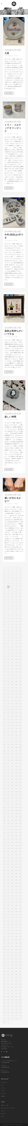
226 (8, 710)
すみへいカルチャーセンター (8, 1108)
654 (20, 978)
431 (8, 839)
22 (12, 580)
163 (16, 669)
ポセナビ (3, 1113)
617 (12, 955)
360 (4, 795)
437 (12, 842)
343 (16, 782)
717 (12, 1018)
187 (12, 684)
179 (20, 678)
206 (8, 697)
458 (16, 855)
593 (16, 940)
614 (20, 952)
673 (16, 990)
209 (20, 697)
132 (12, 650)
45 (4, 596)
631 (8, 965)
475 (4, 867)
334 (20, 776)
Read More (9, 93)
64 (20, 605)
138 (16, 653)
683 (16, 996)
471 (8, 864)
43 (16, 593)
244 (20, 719)
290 (4, 751)
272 (12, 738)
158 (16, 665)
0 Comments (9, 55)
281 (8, 744)
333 (16, 776)
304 (20, 757)
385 (4, 810)
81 (8, 618)
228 (16, 710)
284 (20, 744)
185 (4, 684)
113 (16, 637)
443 (16, 845)
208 (16, 697)
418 (16, 829)
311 (8, 763)
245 (4, 722)
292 (12, 751)
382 (12, 807)
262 (12, 732)
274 (20, 738)
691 (8, 1003)
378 (16, 804)
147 (12, 659)
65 (4, 609)
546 (8, 911)
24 (20, 580)
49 (20, 596)
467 (12, 861)
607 (12, 949)
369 (20, 798)
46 (8, 596)
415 (4, 829)
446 (8, 848)
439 (20, 842)
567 (12, 924)
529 (20, 899)
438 (16, 842)
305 (4, 760)
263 (16, 732)
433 (16, 839)
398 (16, 817)
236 (8, 716)
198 (16, 691)
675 (4, 993)
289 (20, 747)
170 (4, 675)
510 (4, 889)
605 (4, 949)
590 (4, 940)
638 (16, 968)
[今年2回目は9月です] (14, 212)
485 (4, 873)
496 (8, 880)
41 (8, 593)
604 (20, 946)
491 (8, 877)
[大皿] (14, 31)
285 (4, 747)
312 (12, 763)
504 (20, 883)
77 (12, 615)
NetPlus (24, 1124)
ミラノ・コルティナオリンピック (13, 128)
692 (12, 1003)
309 (20, 760)
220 (4, 706)
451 (8, 851)
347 (12, 785)
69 (20, 609)
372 (12, 801)
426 (8, 836)
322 (12, 769)
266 (8, 735)
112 (12, 637)
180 (4, 681)
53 (16, 599)
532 (12, 902)
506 (8, 886)
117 (12, 640)
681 (8, 996)
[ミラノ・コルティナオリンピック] (14, 110)
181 (8, 681)
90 (4, 624)
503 (16, 883)
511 (8, 889)
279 (20, 741)
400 (4, 820)
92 (12, 624)
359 (20, 792)
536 (8, 905)
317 (12, 766)
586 (8, 937)
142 (12, 656)
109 (20, 634)
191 (8, 687)
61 (8, 605)
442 (12, 845)
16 (8, 577)
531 (8, 902)
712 (12, 1015)
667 (12, 987)
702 (12, 1009)
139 (20, 653)
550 (4, 914)
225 (4, 710)
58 (16, 602)
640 (4, 971)
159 (20, 665)
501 (8, 883)
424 (20, 832)
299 (20, 754)
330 (4, 776)
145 (4, 659)
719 (20, 1018)
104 (20, 631)
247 (12, 722)
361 (8, 795)
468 (16, 861)
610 (4, 952)
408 (16, 823)
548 (16, 911)
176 (8, 678)
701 (8, 1009)
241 (8, 719)
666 (8, 987)
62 (12, 605)
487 (12, 873)
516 (8, 892)
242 (12, 719)
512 (12, 889)
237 (12, 716)
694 (20, 1003)
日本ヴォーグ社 (4, 1105)
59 (20, 602)
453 (16, 851)
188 (16, 684)
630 (4, 965)
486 (8, 873)
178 (16, 678)
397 (12, 817)
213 (16, 700)
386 (8, 810)
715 (4, 1018)
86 (8, 621)
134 (20, 650)
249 (20, 722)
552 (12, 914)
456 (8, 855)
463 (16, 858)
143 (16, 656)
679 (20, 993)
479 (20, 867)
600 (4, 946)
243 (16, 719)
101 (8, 631)
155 (4, 665)
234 (20, 713)
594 (20, 940)
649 (20, 974)
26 (8, 583)
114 (20, 637)
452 (12, 851)
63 (16, 605)
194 (20, 687)
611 (8, 952)
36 (8, 590)
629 (20, 962)
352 (12, 788)
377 (12, 804)
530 (4, 902)
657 (12, 981)
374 (20, 801)
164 (20, 669)
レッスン (3, 1088)
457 (12, 855)
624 (20, 959)
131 (8, 650)
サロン (2, 1085)
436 (8, 842)
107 (12, 634)
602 (12, 946)
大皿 (7, 53)
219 (20, 703)
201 (8, 694)
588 (16, 937)
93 (16, 624)
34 (20, 587)
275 (4, 741)
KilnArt (2, 1116)
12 (12, 574)
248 (16, 722)
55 (4, 602)
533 (16, 902)
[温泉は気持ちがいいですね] (14, 308)
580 (4, 933)
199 (20, 691)
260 (4, 732)
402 (12, 820)
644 (20, 971)
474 (20, 864)
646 (8, 974)
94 (20, 624)
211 (8, 700)
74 (20, 612)
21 (8, 580)
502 (12, 883)
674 (20, 990)
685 (4, 1000)
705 (4, 1012)
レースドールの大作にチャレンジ (9, 1060)
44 (20, 593)
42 (12, 593)
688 (16, 1000)
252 (12, 725)
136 (8, 653)
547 (12, 911)
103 (16, 631)
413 (16, 826)
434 (20, 839)
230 (4, 713)
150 (4, 662)
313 (16, 763)
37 (12, 590)
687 (12, 1000)
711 (8, 1015)
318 (16, 766)
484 (20, 870)
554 (20, 914)
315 (4, 766)
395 (4, 817)
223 (16, 706)
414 (20, 826)
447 (12, 848)
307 (12, 760)
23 (16, 580)
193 (16, 687)
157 (12, 665)
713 (16, 1015)
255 (4, 728)
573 (16, 927)
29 (20, 583)
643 (16, 971)
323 (16, 769)
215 (4, 703)
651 (8, 978)
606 (8, 949)
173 (16, 675)
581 (8, 933)
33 (16, 587)
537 (12, 905)
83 (16, 618)
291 (8, 751)
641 (8, 971)
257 (12, 728)
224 (20, 706)
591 (8, 940)
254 (20, 725)
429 (20, 836)
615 (4, 955)
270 (4, 738)
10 (4, 574)
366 (8, 798)
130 (4, 650)
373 (16, 801)
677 (12, 993)
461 (8, 858)
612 (12, 952)
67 (12, 609)
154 (20, 662)
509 (20, 886)
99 (20, 628)
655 (4, 981)
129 (20, 646)
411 (8, 826)
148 (16, 659)
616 (8, 955)
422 (12, 832)
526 (8, 899)
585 (4, 937)
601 (8, 946)
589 (20, 937)
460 (4, 858)
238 (16, 716)
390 (4, 814)
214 (20, 700)
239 (20, 716)
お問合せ (3, 1096)
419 (20, 829)
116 (8, 640)
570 (4, 927)
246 (8, 722)
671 (8, 990)
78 (16, 615)
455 (4, 855)
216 (8, 703)
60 (4, 605)
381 (8, 807)
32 (12, 587)
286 (8, 747)
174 (20, 675)
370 (4, 801)
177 (12, 678)
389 (20, 810)
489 (20, 873)
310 (4, 763)
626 (8, 962)
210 (4, 700)
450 (4, 851)
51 (8, 599)
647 (12, 974)
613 (16, 952)
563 (16, 921)
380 (4, 807)
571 (8, 927)
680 (4, 996)
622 (12, 959)
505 (4, 886)
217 (12, 703)
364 (20, 795)
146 (8, 659)
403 (16, 820)
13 (16, 574)
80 (4, 618)
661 (8, 984)
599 (20, 943)
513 (16, 889)
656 (8, 981)
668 (16, 987)
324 (20, 769)
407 (12, 823)
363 (16, 795)
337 (12, 779)
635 (4, 968)
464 (20, 858)
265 (4, 735)
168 (16, 672)
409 (20, 823)
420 (4, 832)
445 (4, 848)
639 (20, 968)
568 (16, 924)
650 (4, 978)
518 (16, 892)
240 (4, 719)
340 (4, 782)
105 (4, 634)
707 (12, 1012)
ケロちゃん (3, 1065)
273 (16, 738)
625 (4, 962)
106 (8, 634)
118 (16, 640)
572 (12, 927)
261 (8, 732)
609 (20, 949)
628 (16, 962)
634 (20, 965)
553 (16, 914)
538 (16, 905)
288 (16, 747)
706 (8, 1012)
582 (12, 933)
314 (20, 763)
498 (16, 880)
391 (8, 814)
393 (16, 814)
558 (16, 918)
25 (4, 583)
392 (12, 814)
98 (16, 628)
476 (8, 867)
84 (20, 618)
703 (16, 1009)
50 (4, 599)
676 (8, 993)
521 (8, 896)
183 (16, 681)
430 (4, 839)
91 (8, 624)
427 (12, 836)
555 (4, 918)
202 (12, 694)
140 (4, 656)
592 (12, 940)
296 (8, 754)
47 (12, 596)
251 (8, 725)
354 (20, 788)
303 (16, 757)
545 (4, 911)
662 (12, 984)
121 (8, 643)
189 (20, 684)
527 (12, 899)
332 (12, 776)
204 (20, 694)
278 (16, 741)
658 (16, 981)
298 (16, 754)
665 (4, 987)
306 (8, 760)
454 (20, 851)
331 (8, 776)
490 (4, 877)
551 (8, 914)
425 (4, 836)
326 (8, 773)
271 (8, 738)
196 (8, 691)
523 (16, 896)
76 (8, 615)
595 (4, 943)
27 (12, 583)
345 (4, 785)
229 (20, 710)
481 (8, 870)
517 (12, 892)
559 (20, 918)
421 (8, 832)
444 (20, 845)
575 (4, 930)
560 (4, 921)
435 (4, 842)
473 (16, 864)
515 (4, 892)
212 (12, 700)
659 (20, 981)
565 (4, 924)
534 (20, 902)
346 (8, 785)
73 (16, 612)
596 (8, 943)
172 (12, 675)
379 (20, 804)
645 (4, 974)
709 (20, 1012)
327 (12, 773)
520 (4, 896)
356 (8, 792)
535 (4, 905)
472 (12, 864)
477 (12, 867)
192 (12, 687)
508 (16, 886)
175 (4, 678)
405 (4, 823)
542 (12, 908)
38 (16, 590)
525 (4, 899)
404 (20, 820)
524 (20, 896)
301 (8, 757)
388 (16, 810)
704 (20, 1009)
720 (4, 1022)
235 (4, 716)
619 (20, 955)
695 (4, 1006)
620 (4, 959)
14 (20, 574)
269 (20, 735)
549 (20, 911)
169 (20, 672)
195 (4, 691)
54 (20, 599)
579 (20, 930)
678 (16, 993)
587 (12, 937)
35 (4, 590)
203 (16, 694)
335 (4, 779)
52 (12, 599)
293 (16, 751)
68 (16, 609)
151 (8, 662)
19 (20, 577)
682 (12, 996)
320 (4, 769)
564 (20, 921)
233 (16, 713)
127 (12, 646)
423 (16, 832)
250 (4, 725)
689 (20, 1000)
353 (16, 788)
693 (16, 1003)
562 (12, 921)
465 (4, 861)
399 (20, 817)
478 (16, 867)
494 (20, 877)
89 (20, 621)
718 (16, 1018)
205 (4, 697)
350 (4, 788)
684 (20, 996)
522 (12, 896)
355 (4, 792)
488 (16, 873)
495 (4, 880)
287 (12, 747)
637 (12, 968)
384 (20, 807)
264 (20, 732)
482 (12, 870)
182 (12, 681)
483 (16, 870)
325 (4, 773)
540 (4, 908)
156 (8, 665)
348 (16, 785)
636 (8, 968)
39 (20, 590)
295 (4, 754)
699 (20, 1006)
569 (20, 924)
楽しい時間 (10, 416)
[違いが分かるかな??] (14, 485)
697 (12, 1006)
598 (16, 943)
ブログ (2, 1090)
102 (12, 631)
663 (16, 984)
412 (12, 826)
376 (8, 804)
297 (12, 754)
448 (16, 848)
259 (20, 728)
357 (12, 792)
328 (16, 773)
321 (8, 769)
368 (16, 798)
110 (4, 637)
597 (12, 943)
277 (12, 741)
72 (12, 612)
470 (4, 864)
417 (12, 829)
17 (12, 577)
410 (4, 826)
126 (8, 646)
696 (8, 1006)
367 (12, 798)
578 (16, 930)
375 (4, 804)
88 (16, 621)
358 (16, 792)
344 (20, 782)
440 (4, 845)
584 (20, 933)
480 (4, 870)
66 (8, 609)
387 (12, 810)
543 (16, 908)
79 (20, 615)
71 (8, 612)
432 (12, 839)
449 (20, 848)
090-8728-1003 (4, 1045)
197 (12, 691)
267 (12, 735)
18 (16, 577)
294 (20, 751)
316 (8, 766)
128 (16, 646)
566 (8, 924)
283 (16, 744)
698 (16, 1006)
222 (12, 706)
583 (16, 933)
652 (12, 978)
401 (8, 820)
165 (4, 672)
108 (16, 634)
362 (12, 795)
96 (8, 628)
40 (4, 593)
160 (4, 669)
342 (12, 782)
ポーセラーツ (4, 1082)
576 (8, 930)
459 (20, 855)
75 (4, 615)
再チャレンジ (4, 1070)
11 (8, 574)
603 (16, 946)
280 (4, 744)
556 (8, 918)
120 (4, 643)
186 (8, 684)
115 (4, 640)
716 (8, 1018)
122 (12, 643)
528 (16, 899)
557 (12, 918)
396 (8, 817)
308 (16, 760)
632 (12, 965)
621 (8, 959)
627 (12, 962)
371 (8, 801)
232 (12, 713)
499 (20, 880)
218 (16, 703)
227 (12, 710)
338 (16, 779)
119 (20, 640)
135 (4, 653)
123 (16, 643)
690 (4, 1003)
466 (8, 861)
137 (12, 653)
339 (20, 779)
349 (20, 785)
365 (4, 798)
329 (20, 773)
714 (20, 1015)
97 (12, 628)
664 (20, 984)
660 (4, 984)
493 (16, 877)
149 (20, 659)
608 (16, 949)
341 (8, 782)
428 (16, 836)
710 (4, 1015)
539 (20, 905)
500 (4, 883)
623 (16, 959)
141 (8, 656)
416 (8, 829)
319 (20, 766)
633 (16, 965)
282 (12, 744)
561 (8, 921)
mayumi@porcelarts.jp (6, 1043)
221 (8, 706)
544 (20, 908)
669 (20, 987)
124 (20, 643)
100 (4, 631)
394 (20, 814)
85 (4, 621)
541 (8, 908)
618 (16, 955)
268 (16, 735)
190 (4, 687)
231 (8, 713)
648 (16, 974)
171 (8, 675)
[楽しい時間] (14, 395)
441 (8, 845)
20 (4, 580)
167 (12, 672)
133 (16, 650)
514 (20, 889)
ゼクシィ (3, 1111)
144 (20, 656)
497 (12, 880)
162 (12, 669)
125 (4, 646)
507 (12, 886)
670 (4, 990)
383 (16, 807)
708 (16, 1012)
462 (12, 858)
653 (16, 978)
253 (16, 725)
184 (20, 681)
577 (12, 930)
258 (16, 728)
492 (12, 877)
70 (4, 612)
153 (16, 662)
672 (12, 990)
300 (4, 757)
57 (12, 602)
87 (12, 621)
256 (8, 728)
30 (4, 587)
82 (12, 618)
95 (4, 628)
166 (8, 672)
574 (20, 927)
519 (20, 892)
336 (8, 779)
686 (8, 1000)
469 (20, 861)
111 (8, 637)
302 (12, 757)
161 (8, 669)
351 (8, 788)
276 (8, 741)
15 (4, 577)
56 (8, 602)
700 (4, 1009)
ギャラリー (3, 1093)
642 (12, 971)
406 (8, 823)
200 (4, 694)
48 (16, 596)
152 (12, 662)
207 (12, 697)
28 (16, 583)
